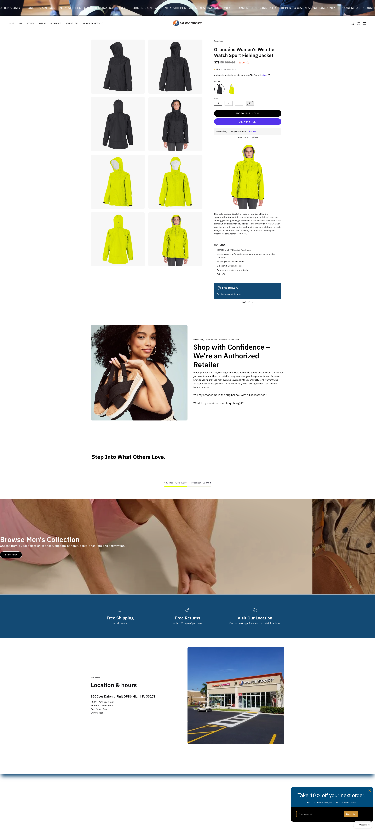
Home (160, 776)
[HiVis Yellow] (231, 89)
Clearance (162, 795)
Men (159, 781)
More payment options (248, 137)
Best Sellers (163, 800)
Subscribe (351, 814)
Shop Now (11, 555)
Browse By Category (167, 805)
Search (227, 776)
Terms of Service (232, 795)
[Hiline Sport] (187, 23)
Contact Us (229, 781)
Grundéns (218, 41)
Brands (161, 791)
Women (161, 786)
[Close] (369, 790)
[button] (20, 23)
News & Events (232, 791)
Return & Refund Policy (236, 786)
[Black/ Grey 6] (219, 89)
